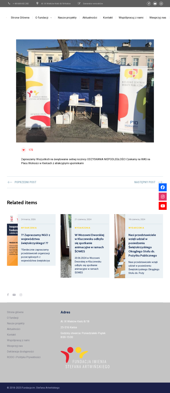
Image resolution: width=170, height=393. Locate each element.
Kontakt (108, 17)
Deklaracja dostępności (20, 351)
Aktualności (90, 17)
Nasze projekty (67, 17)
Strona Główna (20, 17)
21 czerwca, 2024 (83, 219)
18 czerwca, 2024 (136, 219)
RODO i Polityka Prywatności (24, 357)
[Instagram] (161, 3)
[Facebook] (149, 3)
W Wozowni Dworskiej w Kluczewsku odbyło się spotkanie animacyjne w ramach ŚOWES (89, 243)
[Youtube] (163, 206)
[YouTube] (155, 3)
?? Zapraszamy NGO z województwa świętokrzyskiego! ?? (35, 239)
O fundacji (41, 17)
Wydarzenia (29, 228)
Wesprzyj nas (157, 17)
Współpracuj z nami (131, 17)
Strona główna (15, 312)
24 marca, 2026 (28, 219)
